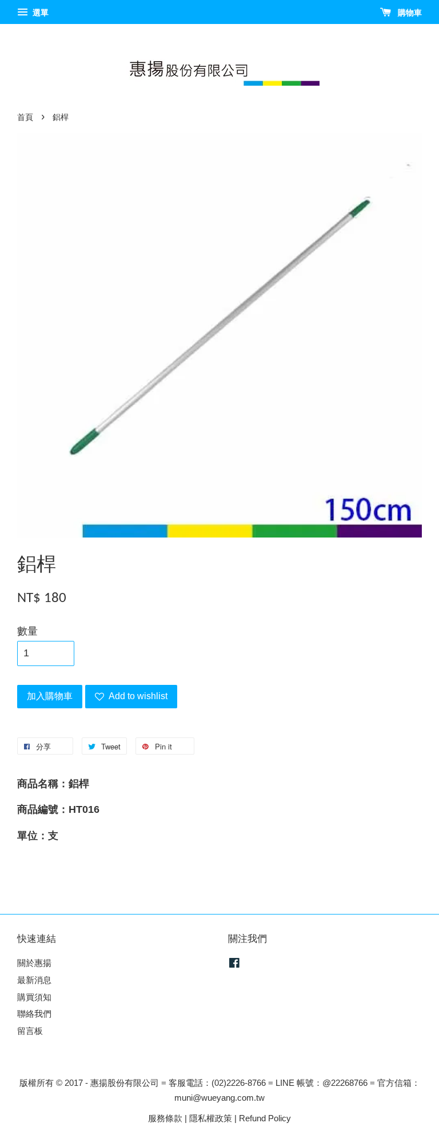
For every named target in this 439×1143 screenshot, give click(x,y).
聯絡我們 (34, 1013)
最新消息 (34, 980)
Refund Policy (265, 1118)
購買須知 (34, 997)
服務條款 (165, 1118)
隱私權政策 (210, 1118)
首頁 (25, 117)
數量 (27, 631)
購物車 (409, 12)
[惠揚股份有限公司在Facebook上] (234, 964)
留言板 (30, 1031)
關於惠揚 (34, 963)
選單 (39, 12)
